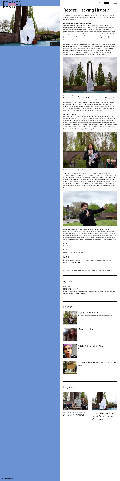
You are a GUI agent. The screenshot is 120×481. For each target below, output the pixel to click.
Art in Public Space (105, 271)
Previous (2, 26)
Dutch (87, 15)
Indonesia (66, 271)
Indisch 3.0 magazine (71, 262)
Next (57, 26)
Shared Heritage (78, 271)
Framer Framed (12, 4)
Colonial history (91, 271)
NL (100, 3)
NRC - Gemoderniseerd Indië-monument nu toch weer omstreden (87, 260)
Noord (106, 3)
